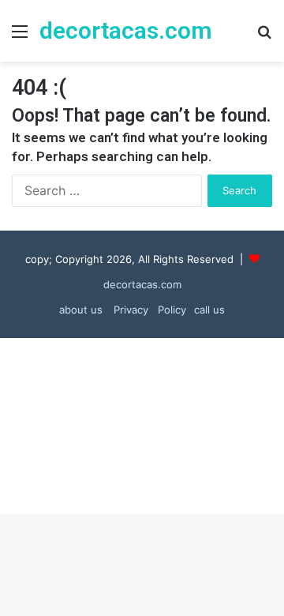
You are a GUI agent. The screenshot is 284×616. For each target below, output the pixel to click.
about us (81, 309)
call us (209, 309)
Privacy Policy (148, 309)
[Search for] (264, 36)
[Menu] (20, 36)
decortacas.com (142, 284)
